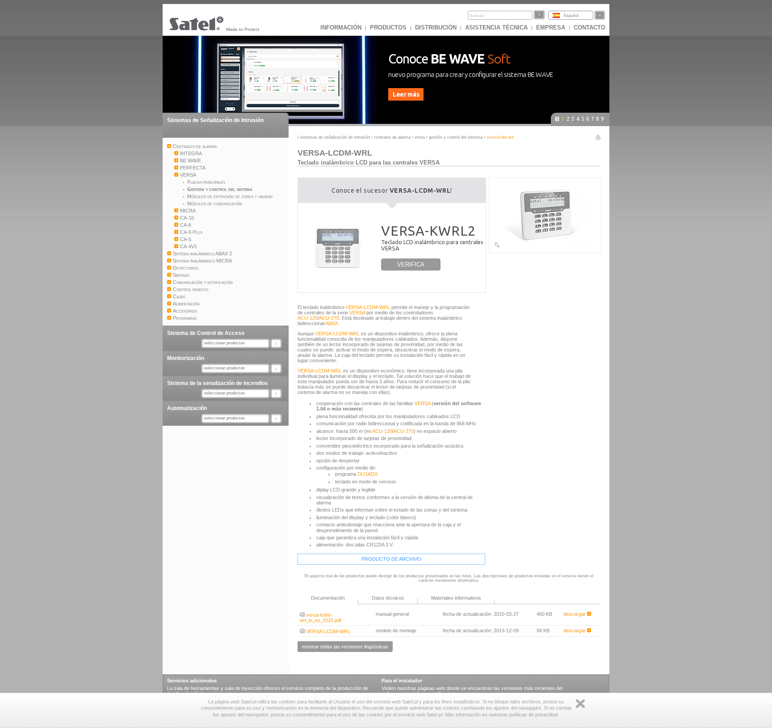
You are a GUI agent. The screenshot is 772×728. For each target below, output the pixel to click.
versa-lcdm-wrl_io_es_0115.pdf (320, 617)
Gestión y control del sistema (456, 137)
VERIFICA (410, 264)
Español (571, 15)
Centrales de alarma (392, 137)
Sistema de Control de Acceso (205, 333)
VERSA (420, 137)
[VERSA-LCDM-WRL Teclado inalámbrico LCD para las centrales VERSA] (544, 246)
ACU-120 (308, 318)
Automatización (187, 408)
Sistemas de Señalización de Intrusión (215, 120)
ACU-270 (329, 318)
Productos (388, 27)
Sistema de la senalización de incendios (217, 383)
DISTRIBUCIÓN (436, 27)
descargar (575, 614)
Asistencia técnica (496, 27)
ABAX (331, 323)
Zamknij (580, 703)
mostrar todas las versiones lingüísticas (345, 646)
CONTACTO (589, 27)
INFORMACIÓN (340, 27)
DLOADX (367, 474)
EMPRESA (550, 27)
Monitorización (185, 358)
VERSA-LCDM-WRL (368, 307)
